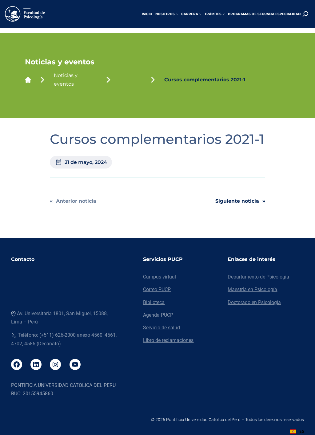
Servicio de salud (161, 328)
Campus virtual (159, 277)
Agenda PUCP (158, 315)
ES (301, 431)
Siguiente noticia (237, 201)
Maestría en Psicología (252, 289)
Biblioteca (154, 302)
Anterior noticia (76, 201)
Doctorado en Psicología (254, 302)
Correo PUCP (157, 289)
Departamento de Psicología (258, 277)
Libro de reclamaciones (168, 340)
